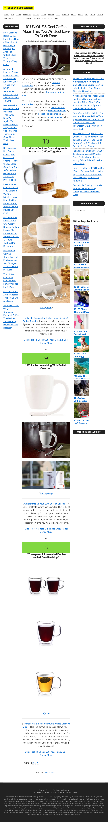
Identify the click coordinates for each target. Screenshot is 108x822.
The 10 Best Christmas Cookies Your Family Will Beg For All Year (10, 280)
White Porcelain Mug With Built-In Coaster (44, 503)
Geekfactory (46, 307)
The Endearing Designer (61, 790)
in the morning (58, 107)
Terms (75, 792)
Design (53, 772)
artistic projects (55, 117)
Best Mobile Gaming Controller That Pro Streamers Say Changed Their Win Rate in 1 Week (10, 260)
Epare (46, 713)
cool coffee (27, 104)
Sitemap (47, 792)
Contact (34, 792)
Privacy (68, 792)
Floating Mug (46, 493)
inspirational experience (49, 114)
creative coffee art (57, 110)
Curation (55, 792)
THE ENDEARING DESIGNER (18, 8)
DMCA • (63, 792)
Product (47, 772)
